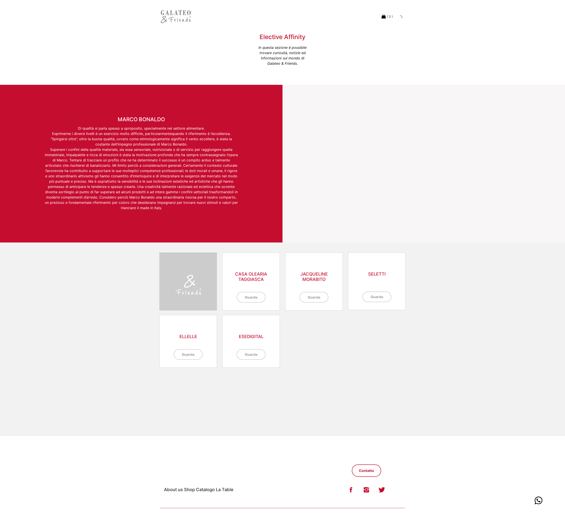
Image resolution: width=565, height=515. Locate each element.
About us (173, 489)
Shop (189, 489)
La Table (225, 489)
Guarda (251, 297)
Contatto (366, 470)
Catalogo (206, 489)
